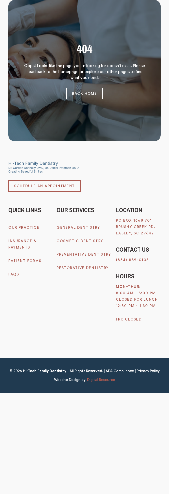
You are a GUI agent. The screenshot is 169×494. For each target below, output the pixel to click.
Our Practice (23, 227)
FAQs (13, 274)
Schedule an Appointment (44, 186)
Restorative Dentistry (83, 268)
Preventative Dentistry (84, 254)
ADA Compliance (120, 371)
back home (84, 93)
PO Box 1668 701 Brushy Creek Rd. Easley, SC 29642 (136, 227)
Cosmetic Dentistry (80, 241)
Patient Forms (24, 261)
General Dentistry (78, 227)
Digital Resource (101, 380)
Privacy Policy (148, 371)
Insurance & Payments (22, 244)
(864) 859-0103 (132, 260)
